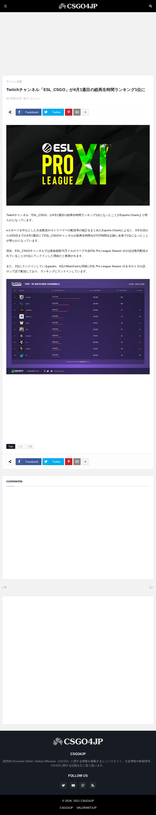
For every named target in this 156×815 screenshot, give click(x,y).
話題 (19, 81)
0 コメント (33, 98)
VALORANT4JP (86, 807)
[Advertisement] (78, 43)
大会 (20, 446)
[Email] (77, 112)
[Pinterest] (68, 112)
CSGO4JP (66, 807)
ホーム (10, 81)
